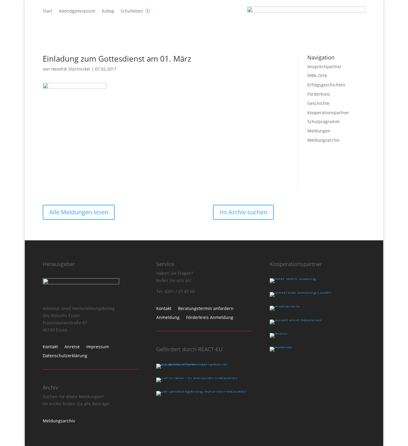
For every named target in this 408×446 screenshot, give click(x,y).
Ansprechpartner (324, 66)
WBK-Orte (317, 75)
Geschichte (318, 103)
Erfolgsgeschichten (326, 85)
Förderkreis (318, 94)
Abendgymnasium (77, 11)
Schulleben (132, 11)
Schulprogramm (323, 121)
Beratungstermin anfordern (206, 308)
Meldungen (318, 131)
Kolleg (108, 11)
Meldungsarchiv (323, 140)
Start (47, 11)
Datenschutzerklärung (65, 356)
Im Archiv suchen (243, 212)
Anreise (72, 347)
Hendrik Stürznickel (70, 69)
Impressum (97, 347)
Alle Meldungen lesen (78, 212)
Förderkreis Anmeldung (209, 317)
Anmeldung (168, 317)
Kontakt (50, 347)
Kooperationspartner (328, 112)
